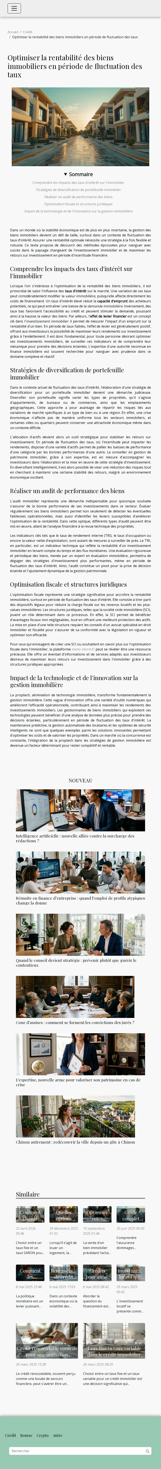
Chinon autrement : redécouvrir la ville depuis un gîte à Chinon (75, 1142)
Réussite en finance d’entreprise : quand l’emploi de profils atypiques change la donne (80, 900)
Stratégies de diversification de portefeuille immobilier (78, 189)
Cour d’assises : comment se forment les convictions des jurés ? (75, 1022)
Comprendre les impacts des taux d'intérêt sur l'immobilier (78, 182)
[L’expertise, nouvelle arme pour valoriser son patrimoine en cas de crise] (80, 1054)
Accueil (13, 32)
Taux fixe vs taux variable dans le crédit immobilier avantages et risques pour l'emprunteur (114, 1357)
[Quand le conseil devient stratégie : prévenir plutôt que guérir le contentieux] (80, 935)
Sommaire (81, 174)
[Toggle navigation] (14, 8)
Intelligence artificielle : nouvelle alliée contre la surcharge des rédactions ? (75, 838)
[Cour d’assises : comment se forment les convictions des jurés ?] (75, 997)
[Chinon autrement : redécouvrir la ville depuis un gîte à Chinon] (75, 1116)
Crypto (43, 1435)
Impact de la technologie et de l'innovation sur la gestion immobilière (78, 211)
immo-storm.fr (83, 649)
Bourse (26, 1435)
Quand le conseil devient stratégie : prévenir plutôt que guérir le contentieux (76, 962)
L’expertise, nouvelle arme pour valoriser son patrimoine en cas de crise (78, 1082)
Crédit (27, 32)
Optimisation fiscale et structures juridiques (78, 204)
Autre (57, 1435)
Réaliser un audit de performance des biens (78, 197)
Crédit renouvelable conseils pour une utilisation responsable (47, 1354)
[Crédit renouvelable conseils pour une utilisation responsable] (47, 1340)
